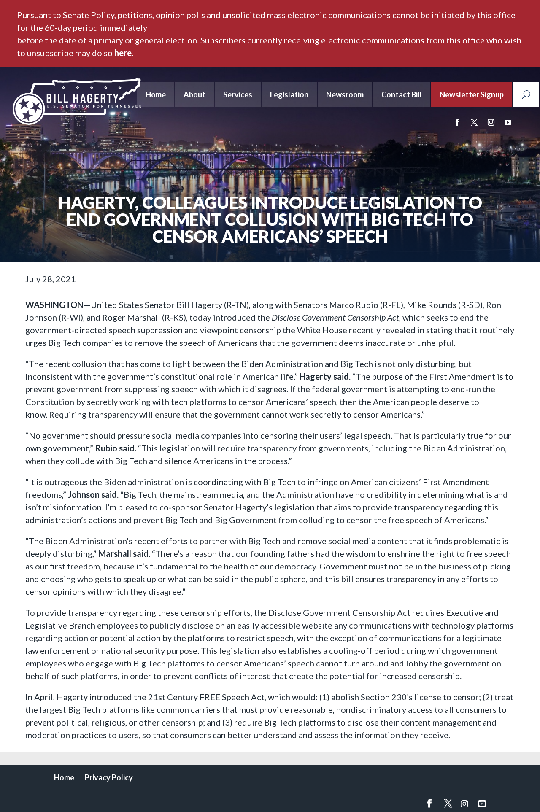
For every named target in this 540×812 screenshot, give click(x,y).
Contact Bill (401, 94)
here (123, 53)
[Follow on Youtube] (508, 122)
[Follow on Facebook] (457, 122)
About (194, 94)
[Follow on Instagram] (491, 122)
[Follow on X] (474, 122)
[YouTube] (482, 803)
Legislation (289, 94)
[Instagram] (464, 803)
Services (237, 94)
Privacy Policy (109, 777)
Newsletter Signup (472, 94)
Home (156, 94)
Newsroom (345, 94)
